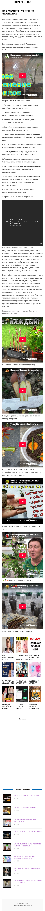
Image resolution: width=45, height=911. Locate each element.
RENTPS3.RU (22, 2)
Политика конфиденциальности (22, 905)
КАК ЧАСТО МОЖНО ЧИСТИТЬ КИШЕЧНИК (28, 832)
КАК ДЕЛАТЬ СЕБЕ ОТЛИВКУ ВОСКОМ (26, 795)
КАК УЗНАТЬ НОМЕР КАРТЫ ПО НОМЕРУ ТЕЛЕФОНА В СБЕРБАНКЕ (27, 845)
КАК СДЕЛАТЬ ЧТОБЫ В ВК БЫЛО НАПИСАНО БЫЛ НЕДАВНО (25, 857)
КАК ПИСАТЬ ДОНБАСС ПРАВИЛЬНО (26, 807)
